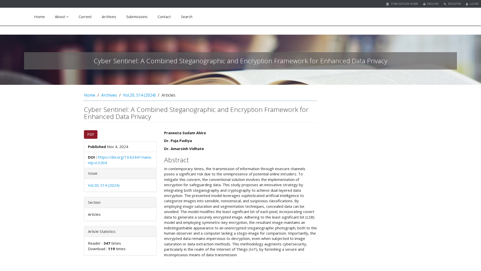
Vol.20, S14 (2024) (139, 95)
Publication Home (404, 4)
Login (473, 4)
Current (85, 16)
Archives (109, 16)
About (60, 16)
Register (454, 4)
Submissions (137, 16)
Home (39, 16)
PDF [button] (90, 134)
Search (186, 16)
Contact (164, 16)
